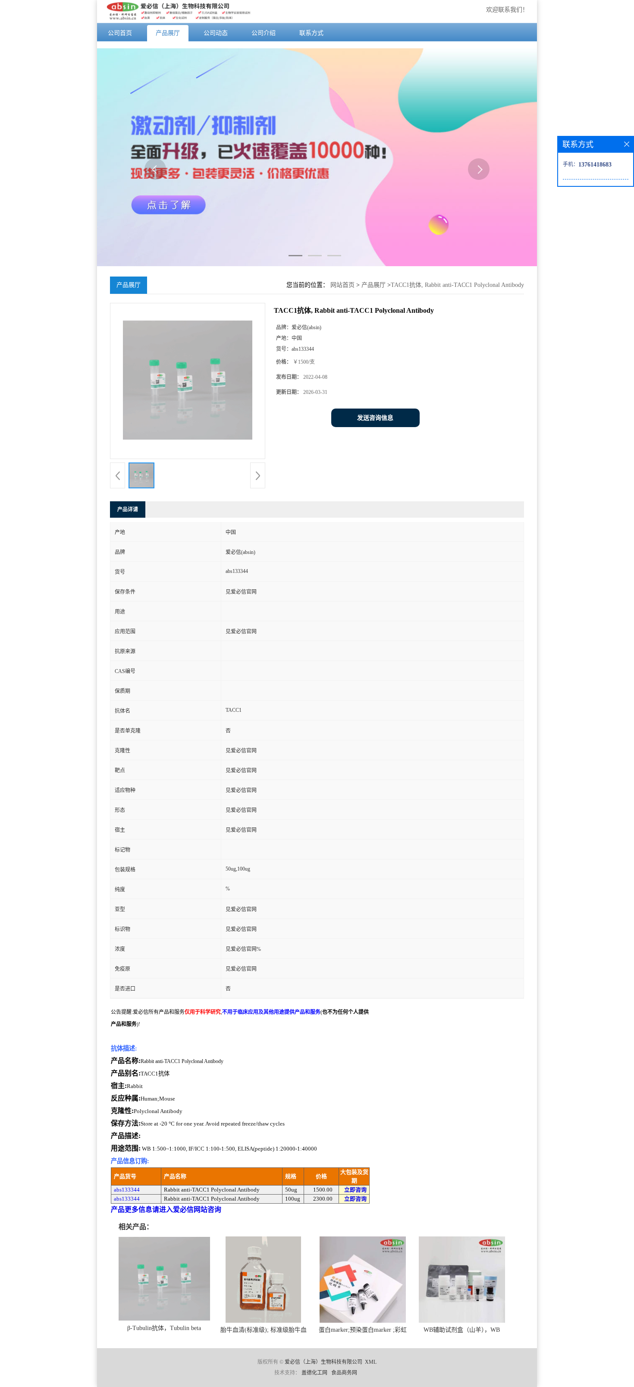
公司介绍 (263, 33)
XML (371, 1362)
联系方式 (311, 33)
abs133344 (127, 1189)
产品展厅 (168, 33)
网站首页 (342, 285)
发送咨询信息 (375, 418)
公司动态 (216, 33)
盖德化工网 (314, 1373)
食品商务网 (344, 1373)
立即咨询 (355, 1189)
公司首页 (120, 33)
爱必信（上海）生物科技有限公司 (323, 1362)
